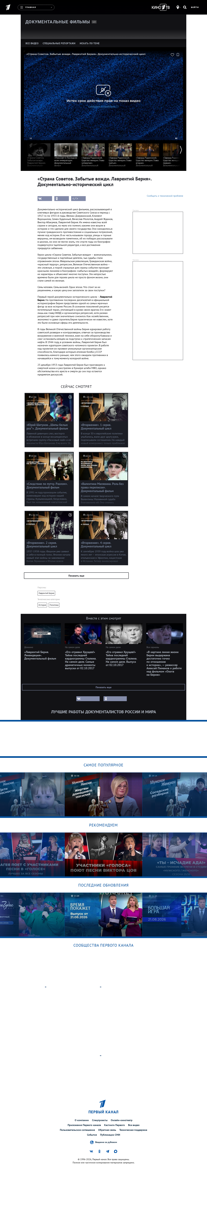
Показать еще (76, 575)
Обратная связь (107, 1129)
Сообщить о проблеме (101, 106)
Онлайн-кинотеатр (121, 1120)
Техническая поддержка (133, 1129)
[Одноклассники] (61, 198)
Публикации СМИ (110, 1134)
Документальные (57, 21)
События (92, 1134)
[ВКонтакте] (45, 198)
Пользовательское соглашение (77, 1129)
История (42, 605)
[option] (38, 154)
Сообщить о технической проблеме (165, 195)
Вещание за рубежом (106, 1142)
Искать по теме (90, 43)
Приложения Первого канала (84, 1125)
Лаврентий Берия (46, 593)
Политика (54, 605)
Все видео (134, 1125)
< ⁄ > (75, 198)
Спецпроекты (100, 1120)
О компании (82, 1120)
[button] (30, 138)
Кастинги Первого (114, 1125)
